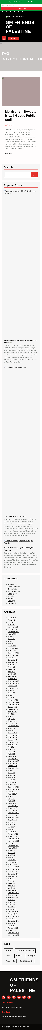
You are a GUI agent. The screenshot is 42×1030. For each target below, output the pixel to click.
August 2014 (12, 876)
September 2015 (13, 846)
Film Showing (12, 591)
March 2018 (12, 780)
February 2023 (13, 676)
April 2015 (11, 857)
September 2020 (13, 726)
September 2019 (13, 742)
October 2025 (12, 622)
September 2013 (13, 897)
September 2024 (13, 632)
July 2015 (11, 850)
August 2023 (12, 662)
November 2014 (13, 869)
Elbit (8, 956)
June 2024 (11, 639)
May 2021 (11, 719)
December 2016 (13, 810)
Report (10, 601)
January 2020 (12, 733)
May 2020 (11, 728)
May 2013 (11, 904)
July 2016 (11, 822)
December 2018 (13, 761)
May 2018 (11, 775)
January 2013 (12, 914)
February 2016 (13, 834)
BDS (8, 950)
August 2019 (12, 744)
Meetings (11, 594)
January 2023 (12, 679)
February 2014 (13, 890)
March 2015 (12, 860)
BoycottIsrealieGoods (25, 950)
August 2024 (12, 634)
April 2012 (11, 923)
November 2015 (13, 841)
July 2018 (11, 770)
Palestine (10, 961)
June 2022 (11, 693)
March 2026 (12, 618)
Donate (13, 38)
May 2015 (11, 855)
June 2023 (11, 667)
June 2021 (11, 716)
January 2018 (12, 784)
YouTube (11, 603)
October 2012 (12, 918)
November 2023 (13, 655)
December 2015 (13, 839)
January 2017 (12, 808)
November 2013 (13, 893)
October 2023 (12, 657)
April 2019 (11, 754)
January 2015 (12, 864)
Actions (10, 584)
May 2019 (11, 752)
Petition (10, 598)
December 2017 (13, 787)
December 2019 (13, 735)
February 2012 (13, 928)
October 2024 (12, 629)
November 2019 (13, 737)
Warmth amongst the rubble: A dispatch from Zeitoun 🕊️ (20, 341)
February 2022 (13, 700)
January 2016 (12, 836)
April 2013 (11, 907)
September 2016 (13, 817)
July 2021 (11, 714)
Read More (8, 154)
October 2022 (12, 686)
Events (10, 589)
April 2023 (11, 672)
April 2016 (11, 829)
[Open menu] (4, 38)
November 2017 (13, 789)
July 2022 (11, 690)
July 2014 (11, 879)
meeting (31, 956)
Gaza (19, 956)
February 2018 (13, 782)
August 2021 (12, 712)
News (10, 596)
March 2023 (12, 674)
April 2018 (11, 777)
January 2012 (12, 930)
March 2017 (12, 803)
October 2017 (12, 792)
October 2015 (12, 843)
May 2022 (11, 695)
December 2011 (13, 933)
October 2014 (12, 871)
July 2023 (11, 665)
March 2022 (12, 697)
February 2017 (13, 806)
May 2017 (11, 799)
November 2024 (13, 627)
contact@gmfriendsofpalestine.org (14, 1016)
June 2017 (11, 796)
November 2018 (13, 763)
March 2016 (12, 831)
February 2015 (13, 862)
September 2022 (13, 688)
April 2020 (11, 730)
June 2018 (11, 773)
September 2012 (13, 921)
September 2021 (13, 709)
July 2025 (11, 625)
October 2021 (12, 707)
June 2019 (11, 749)
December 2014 (13, 867)
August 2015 (12, 848)
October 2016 (12, 815)
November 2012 (13, 916)
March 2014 (12, 888)
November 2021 (13, 705)
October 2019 (12, 740)
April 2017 (11, 801)
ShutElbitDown (26, 961)
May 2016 (11, 827)
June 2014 (11, 881)
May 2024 (11, 641)
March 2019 (12, 756)
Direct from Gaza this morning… (16, 516)
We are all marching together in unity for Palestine (18, 549)
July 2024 (11, 636)
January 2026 (12, 620)
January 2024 (12, 650)
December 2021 (13, 702)
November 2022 (13, 683)
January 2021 (12, 721)
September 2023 (13, 660)
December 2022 (13, 681)
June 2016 (11, 824)
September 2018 (13, 768)
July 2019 (11, 747)
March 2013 (12, 909)
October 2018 (12, 766)
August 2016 (12, 820)
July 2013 (11, 900)
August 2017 (12, 794)
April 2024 (11, 643)
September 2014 (13, 874)
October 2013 (12, 895)
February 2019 (13, 759)
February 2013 (13, 911)
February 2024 (13, 648)
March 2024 (12, 646)
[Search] (34, 174)
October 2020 (12, 723)
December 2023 (13, 653)
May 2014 (11, 883)
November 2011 (13, 935)
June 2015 (11, 853)
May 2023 (11, 669)
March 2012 (12, 926)
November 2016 (13, 813)
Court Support (12, 587)
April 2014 (11, 886)
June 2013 (11, 902)
